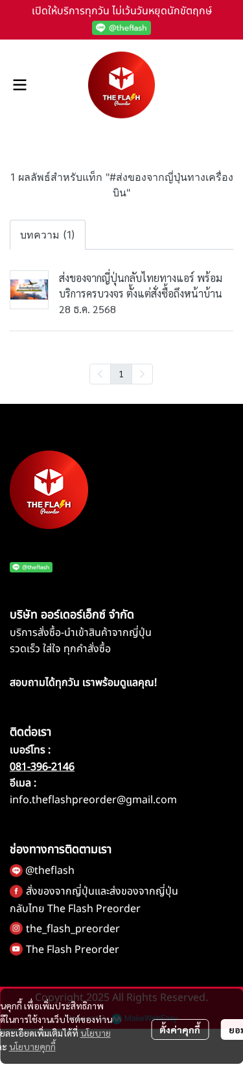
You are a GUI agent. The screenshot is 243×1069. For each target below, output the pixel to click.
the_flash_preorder (73, 929)
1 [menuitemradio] (121, 373)
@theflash (50, 870)
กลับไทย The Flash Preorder (75, 909)
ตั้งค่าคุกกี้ (179, 1029)
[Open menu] (19, 85)
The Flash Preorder (72, 949)
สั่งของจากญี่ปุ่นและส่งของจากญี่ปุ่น (102, 891)
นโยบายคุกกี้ (32, 1046)
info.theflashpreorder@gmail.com (93, 800)
